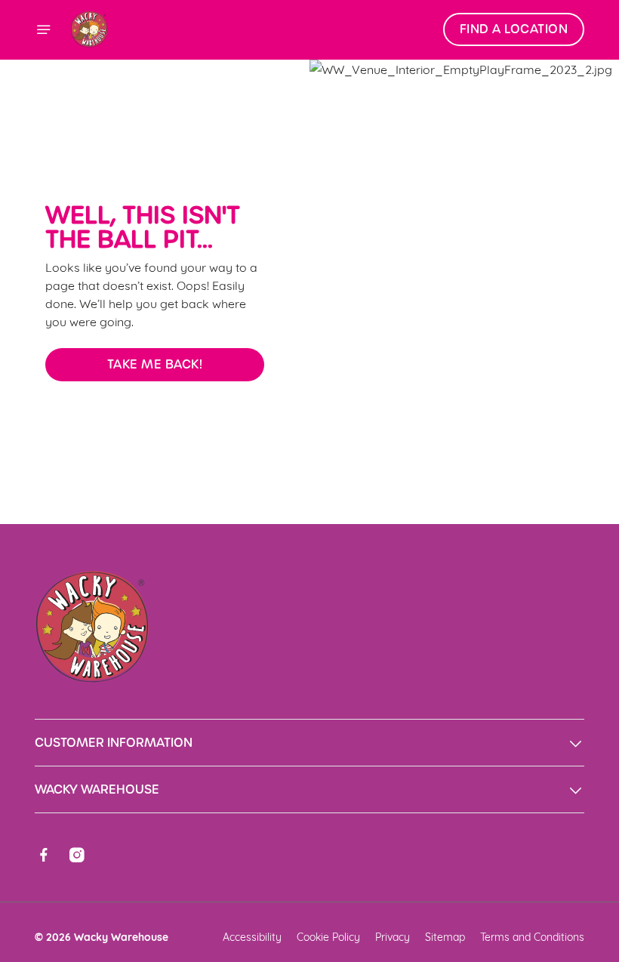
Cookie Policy (328, 936)
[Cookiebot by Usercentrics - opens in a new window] (536, 312)
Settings (550, 589)
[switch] (233, 534)
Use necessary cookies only (306, 637)
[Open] (44, 29)
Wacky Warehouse (97, 789)
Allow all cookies (505, 637)
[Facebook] (44, 855)
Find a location (514, 29)
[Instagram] (77, 855)
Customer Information (113, 743)
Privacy (392, 936)
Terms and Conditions (532, 936)
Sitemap (445, 936)
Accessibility (252, 936)
